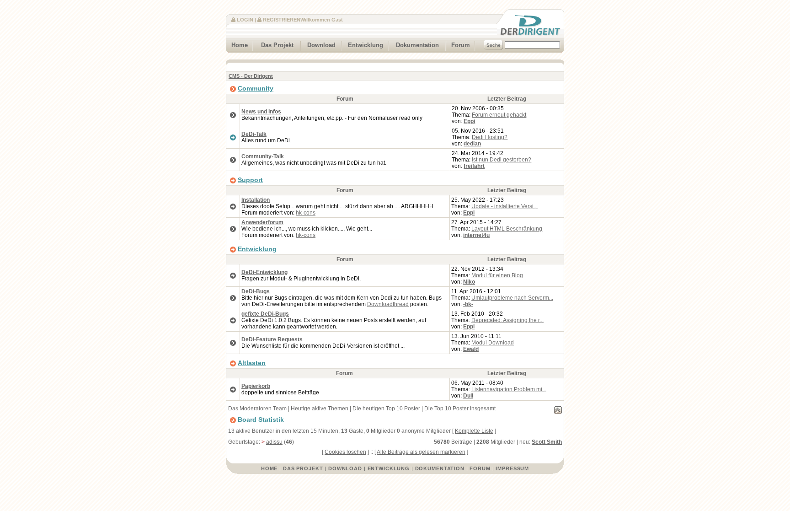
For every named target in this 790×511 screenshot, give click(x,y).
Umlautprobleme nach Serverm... (512, 298)
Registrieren (281, 19)
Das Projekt (277, 45)
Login (245, 19)
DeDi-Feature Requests (272, 339)
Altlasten (252, 362)
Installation (255, 200)
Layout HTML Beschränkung (506, 229)
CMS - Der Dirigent (251, 76)
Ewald (471, 349)
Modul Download (492, 342)
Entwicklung (365, 45)
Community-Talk (262, 156)
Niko (469, 282)
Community (255, 88)
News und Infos (261, 111)
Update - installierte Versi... (504, 206)
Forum (460, 45)
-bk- (468, 304)
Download (321, 45)
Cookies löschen (345, 452)
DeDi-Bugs (255, 291)
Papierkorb (255, 386)
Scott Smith (547, 442)
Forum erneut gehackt (499, 115)
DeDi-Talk (254, 134)
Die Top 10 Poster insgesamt (460, 408)
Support (250, 179)
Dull (468, 396)
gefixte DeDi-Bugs (265, 314)
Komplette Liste (474, 431)
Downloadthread (388, 304)
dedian (472, 143)
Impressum (512, 468)
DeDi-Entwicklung (264, 272)
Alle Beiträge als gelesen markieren (421, 452)
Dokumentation (417, 45)
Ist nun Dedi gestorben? (501, 159)
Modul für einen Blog (497, 275)
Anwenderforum (262, 222)
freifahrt (474, 166)
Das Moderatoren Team (257, 408)
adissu (274, 442)
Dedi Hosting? (489, 137)
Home (239, 45)
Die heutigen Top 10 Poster (386, 408)
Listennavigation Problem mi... (508, 389)
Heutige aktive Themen (319, 408)
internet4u (476, 235)
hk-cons (305, 213)
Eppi (469, 121)
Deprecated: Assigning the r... (507, 320)
